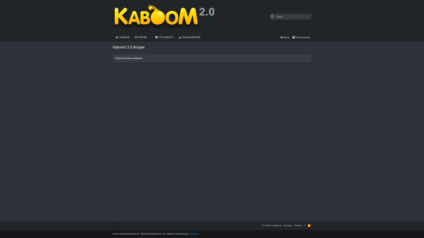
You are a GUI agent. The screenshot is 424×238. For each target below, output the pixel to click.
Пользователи (191, 37)
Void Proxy (193, 234)
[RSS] (309, 225)
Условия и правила (271, 225)
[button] (150, 37)
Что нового (166, 37)
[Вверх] (305, 225)
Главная (124, 37)
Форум (142, 37)
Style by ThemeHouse (177, 234)
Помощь (287, 225)
